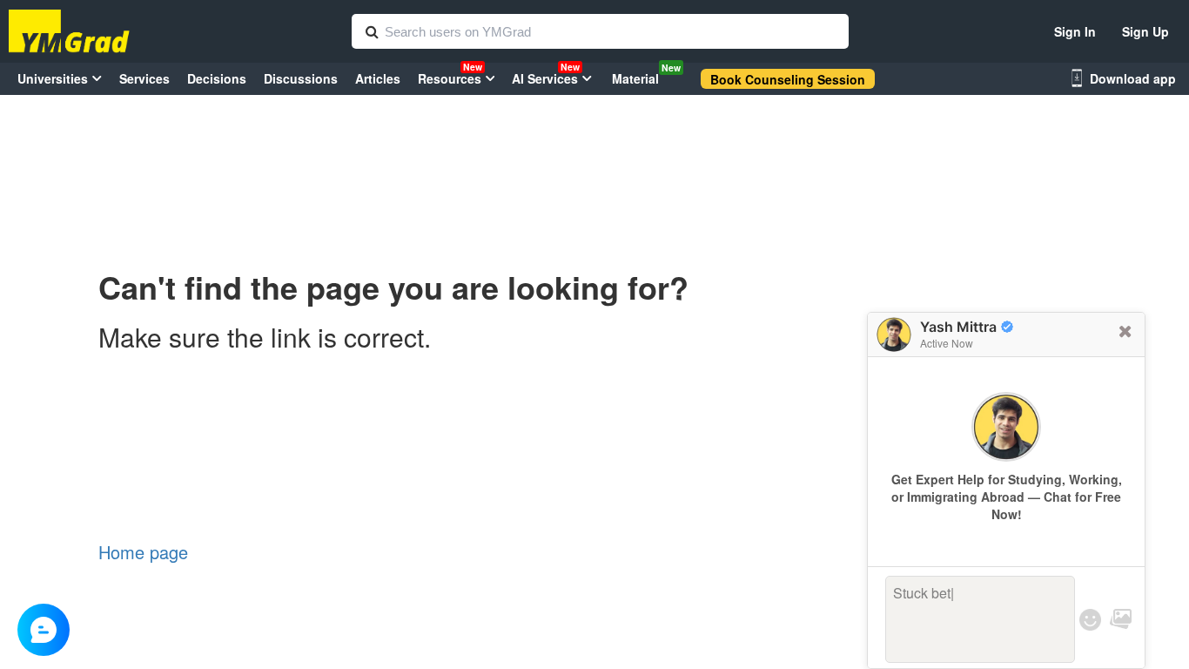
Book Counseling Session (787, 79)
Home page (143, 551)
